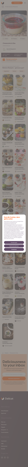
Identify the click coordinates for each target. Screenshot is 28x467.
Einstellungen (14, 242)
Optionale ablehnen (14, 246)
